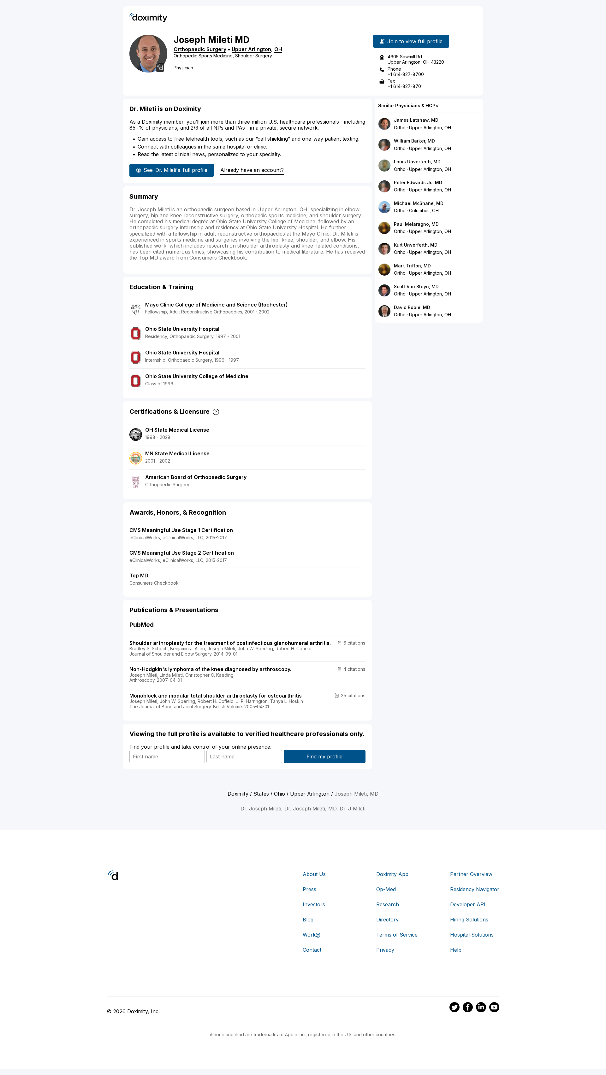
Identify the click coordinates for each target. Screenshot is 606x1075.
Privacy (385, 950)
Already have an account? (252, 170)
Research (387, 904)
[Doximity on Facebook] (468, 1008)
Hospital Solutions (472, 935)
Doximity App (392, 874)
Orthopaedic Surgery (200, 49)
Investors (314, 904)
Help (455, 950)
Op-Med (386, 889)
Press (309, 889)
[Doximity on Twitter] (454, 1008)
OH (278, 49)
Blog (308, 919)
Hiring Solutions (469, 919)
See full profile (175, 170)
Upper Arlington (251, 49)
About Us (314, 874)
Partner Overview (471, 874)
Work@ (311, 935)
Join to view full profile (415, 41)
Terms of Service (397, 935)
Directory (387, 919)
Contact (312, 950)
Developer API (467, 904)
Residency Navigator (474, 889)
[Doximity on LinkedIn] (481, 1008)
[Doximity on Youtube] (494, 1008)
